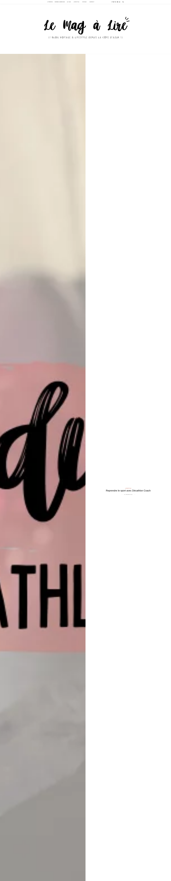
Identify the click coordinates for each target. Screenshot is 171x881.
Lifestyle (76, 1)
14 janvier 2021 (128, 494)
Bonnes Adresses (60, 1)
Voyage (84, 1)
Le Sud (69, 1)
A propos (50, 1)
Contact (92, 1)
